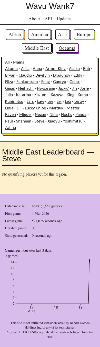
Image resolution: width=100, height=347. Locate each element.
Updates (64, 18)
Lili (19, 108)
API (48, 18)
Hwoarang (46, 89)
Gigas (10, 89)
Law (40, 102)
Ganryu (59, 82)
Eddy (78, 76)
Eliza (9, 82)
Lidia (9, 108)
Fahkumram (27, 82)
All (7, 62)
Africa (14, 34)
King (70, 95)
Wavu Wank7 (50, 6)
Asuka (74, 69)
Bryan (10, 76)
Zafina (10, 128)
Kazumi (40, 95)
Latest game (14, 220)
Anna (37, 69)
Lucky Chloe (35, 108)
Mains (18, 62)
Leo (68, 102)
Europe (84, 34)
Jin (74, 89)
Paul (9, 121)
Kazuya (57, 95)
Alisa (25, 69)
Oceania (67, 48)
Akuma (11, 69)
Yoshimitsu (73, 121)
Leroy (79, 102)
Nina (53, 115)
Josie (84, 89)
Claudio (25, 76)
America (39, 34)
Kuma (83, 95)
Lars (30, 102)
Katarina (23, 95)
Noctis (66, 115)
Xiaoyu (54, 121)
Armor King (55, 69)
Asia (62, 34)
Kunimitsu (14, 102)
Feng (45, 82)
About (34, 18)
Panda (80, 115)
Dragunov (61, 76)
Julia (9, 95)
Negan (40, 115)
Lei (59, 102)
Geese (74, 82)
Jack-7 (63, 89)
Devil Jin (42, 76)
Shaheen (23, 121)
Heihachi (26, 89)
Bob (86, 69)
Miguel (25, 115)
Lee (50, 102)
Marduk (56, 108)
